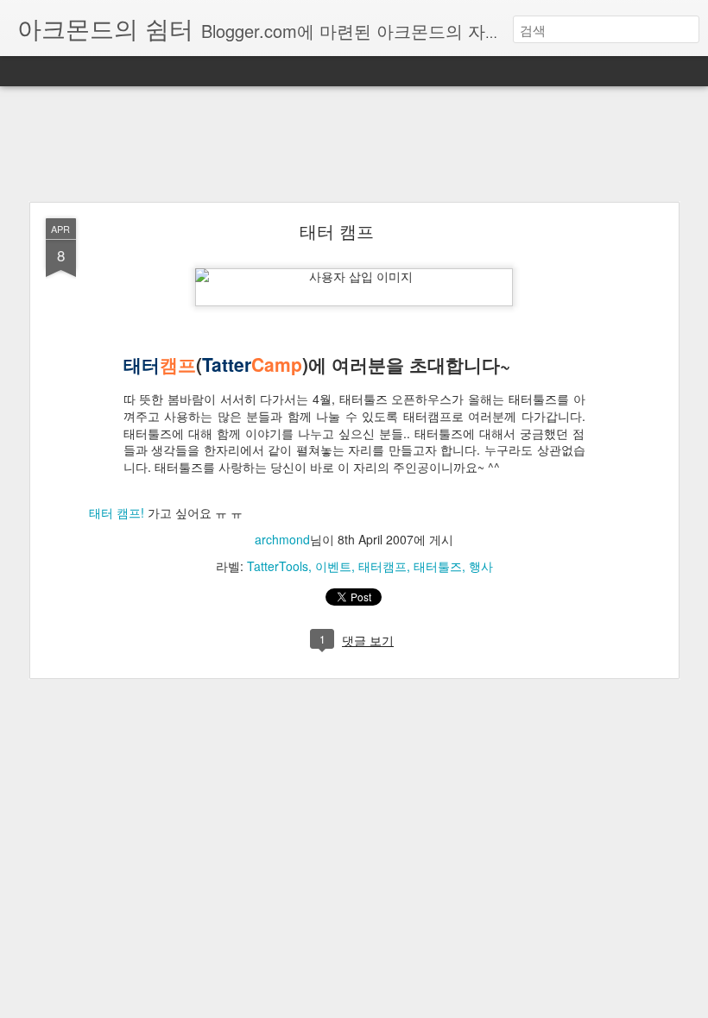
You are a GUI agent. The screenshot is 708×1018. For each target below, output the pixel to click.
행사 (481, 566)
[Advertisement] (354, 145)
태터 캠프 (337, 230)
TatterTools (277, 566)
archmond (282, 539)
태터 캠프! (116, 512)
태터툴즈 (438, 566)
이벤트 (333, 566)
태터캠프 (382, 566)
